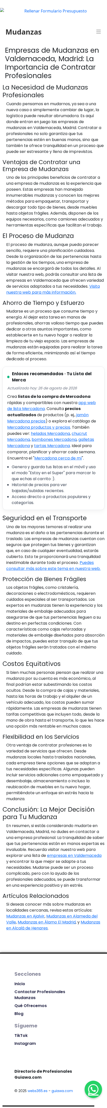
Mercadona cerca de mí (58, 458)
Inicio (19, 984)
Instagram (25, 1043)
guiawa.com (62, 1090)
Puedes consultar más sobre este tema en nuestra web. (53, 565)
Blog (18, 1013)
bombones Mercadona (54, 439)
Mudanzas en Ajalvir (25, 916)
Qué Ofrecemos (30, 1006)
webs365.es (38, 1090)
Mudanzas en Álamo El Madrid (47, 922)
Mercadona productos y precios (38, 427)
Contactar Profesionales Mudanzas (39, 995)
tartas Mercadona (52, 446)
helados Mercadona (50, 433)
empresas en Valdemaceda (74, 855)
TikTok (21, 1035)
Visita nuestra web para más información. (53, 289)
